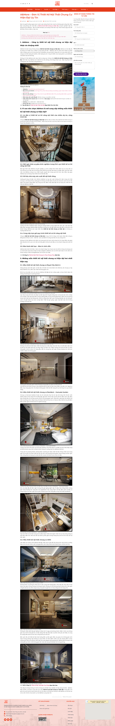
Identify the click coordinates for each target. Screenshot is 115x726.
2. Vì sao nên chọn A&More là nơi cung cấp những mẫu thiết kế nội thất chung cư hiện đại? (43, 36)
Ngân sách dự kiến (78, 54)
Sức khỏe (83, 9)
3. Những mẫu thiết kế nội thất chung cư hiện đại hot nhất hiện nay (37, 38)
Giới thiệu (30, 9)
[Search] (93, 3)
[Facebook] (5, 719)
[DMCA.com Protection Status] (51, 719)
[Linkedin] (11, 719)
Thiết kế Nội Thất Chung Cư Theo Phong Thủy (42, 255)
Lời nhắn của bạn (78, 60)
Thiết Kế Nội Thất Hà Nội (38, 105)
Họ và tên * (76, 24)
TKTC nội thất (52, 21)
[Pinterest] (8, 719)
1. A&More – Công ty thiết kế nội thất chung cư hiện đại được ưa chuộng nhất (40, 35)
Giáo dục (74, 9)
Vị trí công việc (77, 30)
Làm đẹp (55, 9)
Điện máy (70, 720)
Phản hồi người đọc (44, 708)
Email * (75, 36)
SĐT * (75, 42)
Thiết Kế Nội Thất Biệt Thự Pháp (40, 685)
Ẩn (48, 32)
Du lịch (46, 9)
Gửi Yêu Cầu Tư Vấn (81, 74)
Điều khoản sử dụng (52, 705)
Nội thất (46, 21)
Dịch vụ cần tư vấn (78, 48)
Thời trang (64, 9)
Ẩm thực (37, 9)
